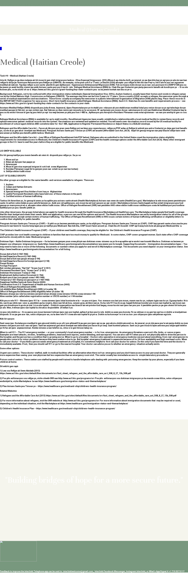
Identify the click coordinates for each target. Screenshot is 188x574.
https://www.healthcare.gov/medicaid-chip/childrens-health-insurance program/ (77, 386)
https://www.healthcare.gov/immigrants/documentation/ (70, 244)
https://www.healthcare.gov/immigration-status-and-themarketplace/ (72, 381)
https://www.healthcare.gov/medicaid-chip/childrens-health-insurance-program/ (75, 408)
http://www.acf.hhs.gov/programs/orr (76, 378)
